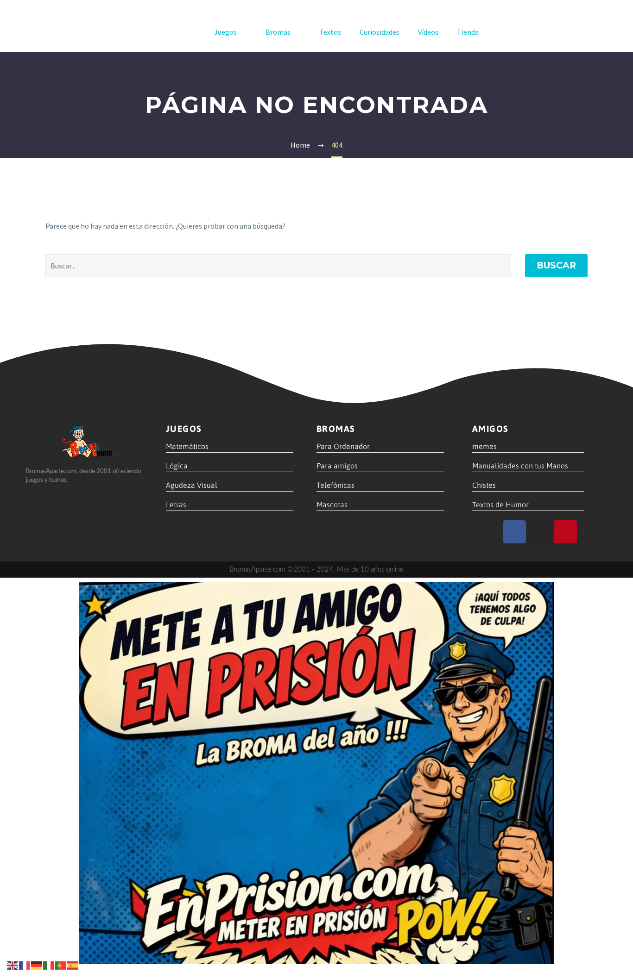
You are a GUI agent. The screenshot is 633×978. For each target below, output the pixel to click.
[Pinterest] (565, 531)
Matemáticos (187, 446)
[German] (37, 964)
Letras (176, 504)
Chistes (484, 485)
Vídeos (428, 32)
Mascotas (332, 504)
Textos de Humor (500, 504)
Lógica (177, 465)
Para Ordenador (343, 446)
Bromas (278, 32)
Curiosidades (379, 32)
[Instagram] (539, 531)
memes (484, 446)
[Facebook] (514, 531)
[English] (13, 964)
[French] (25, 964)
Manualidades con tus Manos (520, 465)
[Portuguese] (61, 964)
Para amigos (337, 465)
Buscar (556, 265)
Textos (330, 32)
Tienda (468, 32)
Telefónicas (335, 485)
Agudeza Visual (191, 485)
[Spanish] (73, 964)
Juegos (225, 32)
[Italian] (49, 964)
